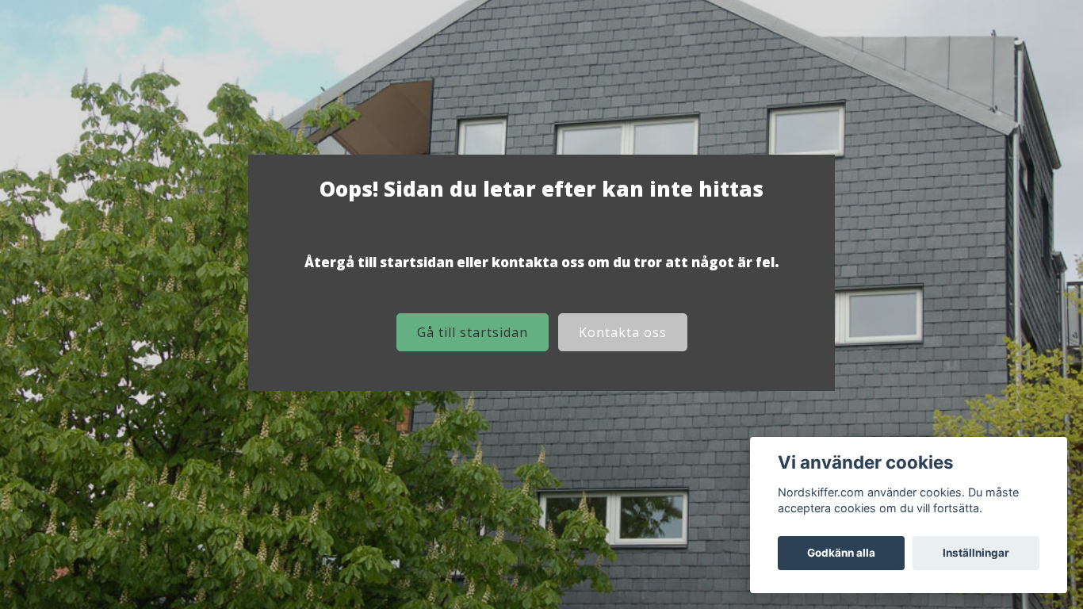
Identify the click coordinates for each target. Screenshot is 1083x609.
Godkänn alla (841, 552)
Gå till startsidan (472, 332)
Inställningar (976, 552)
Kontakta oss (623, 332)
